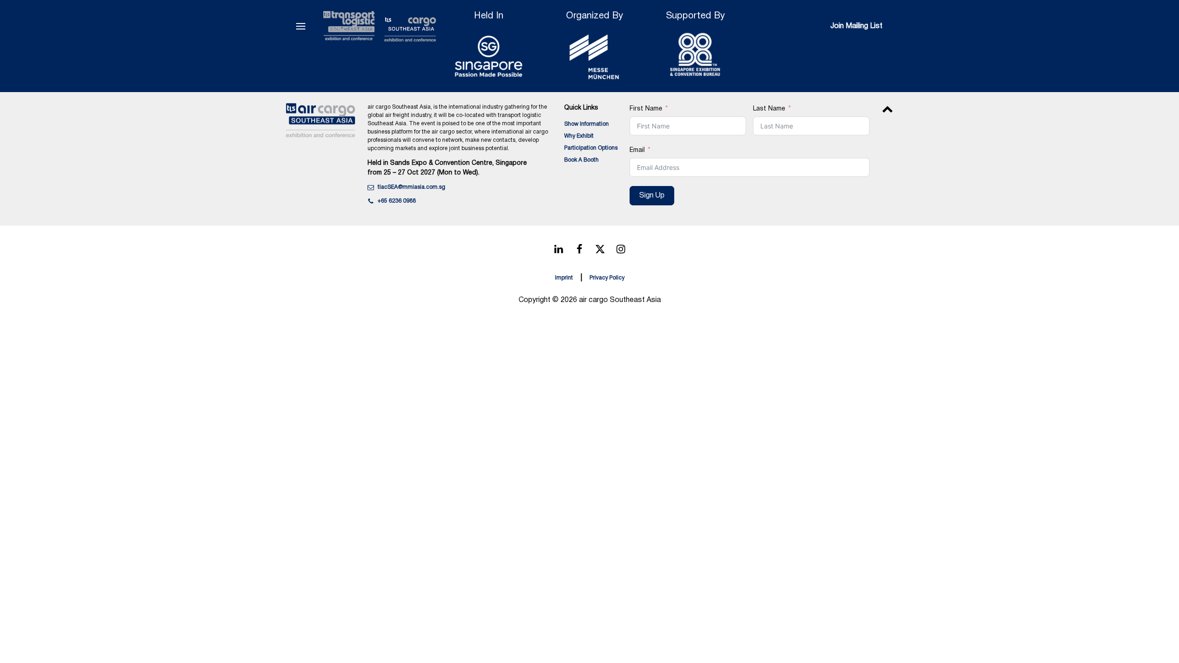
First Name (646, 109)
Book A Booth (581, 160)
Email (637, 150)
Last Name (769, 109)
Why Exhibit (579, 136)
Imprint (564, 277)
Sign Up (652, 195)
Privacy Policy (607, 277)
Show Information (586, 124)
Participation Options (591, 148)
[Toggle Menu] (301, 26)
